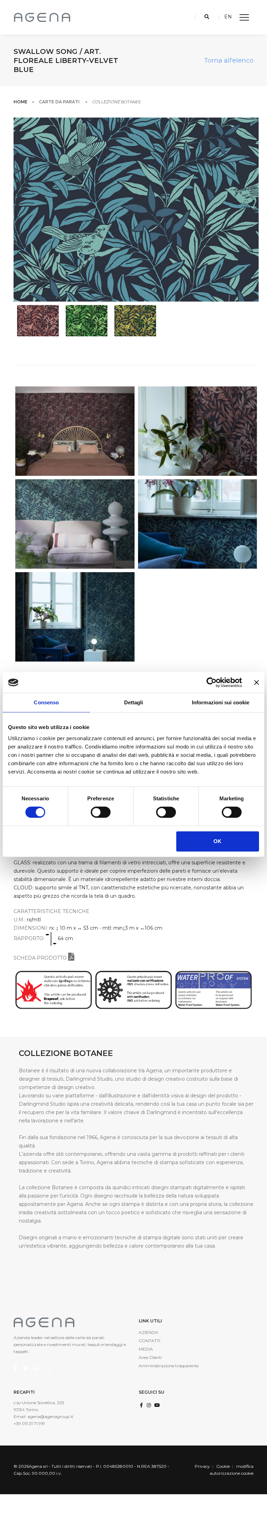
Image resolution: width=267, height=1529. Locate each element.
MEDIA (146, 1349)
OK (217, 841)
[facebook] (141, 1405)
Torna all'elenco (228, 60)
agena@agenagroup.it (50, 1416)
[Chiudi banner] (256, 682)
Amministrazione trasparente (169, 1365)
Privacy (202, 1466)
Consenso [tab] (46, 702)
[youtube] (157, 1405)
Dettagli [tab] (133, 702)
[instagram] (149, 1405)
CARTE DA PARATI (60, 101)
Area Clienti (150, 1357)
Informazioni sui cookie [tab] (220, 702)
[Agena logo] (42, 17)
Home (20, 101)
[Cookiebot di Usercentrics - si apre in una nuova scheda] (211, 682)
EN (228, 17)
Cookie (223, 1466)
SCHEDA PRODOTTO (41, 958)
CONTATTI (149, 1340)
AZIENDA (148, 1332)
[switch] (101, 812)
